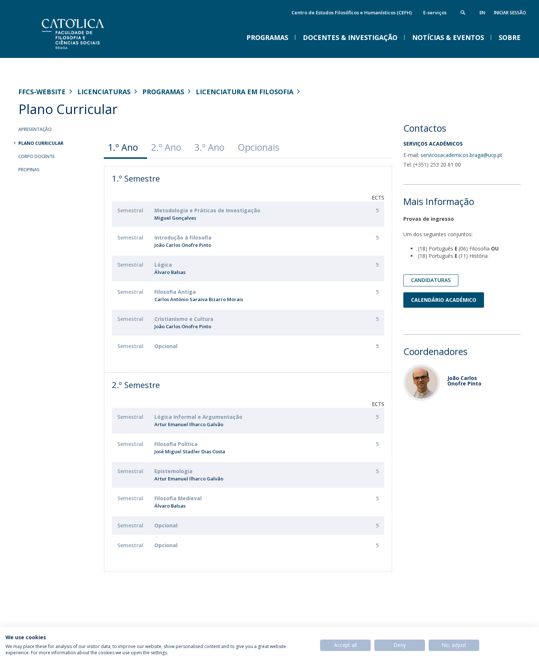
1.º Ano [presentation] (123, 147)
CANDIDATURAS (431, 280)
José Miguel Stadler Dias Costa (189, 451)
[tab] (125, 147)
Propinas (29, 169)
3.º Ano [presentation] (209, 147)
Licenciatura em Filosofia (244, 91)
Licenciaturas (104, 91)
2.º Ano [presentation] (166, 147)
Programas (163, 91)
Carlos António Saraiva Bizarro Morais (198, 299)
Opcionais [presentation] (258, 147)
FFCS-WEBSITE (42, 91)
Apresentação (35, 129)
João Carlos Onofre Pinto (182, 245)
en (482, 13)
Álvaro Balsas (170, 272)
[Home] (91, 50)
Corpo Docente (36, 156)
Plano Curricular (40, 143)
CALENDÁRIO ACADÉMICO (443, 299)
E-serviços (435, 12)
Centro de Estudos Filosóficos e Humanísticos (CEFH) (352, 12)
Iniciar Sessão (510, 13)
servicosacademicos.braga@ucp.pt (461, 154)
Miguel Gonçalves (175, 218)
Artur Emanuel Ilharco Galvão (188, 424)
